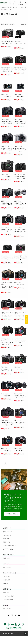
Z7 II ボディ (7, 450)
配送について (6, 558)
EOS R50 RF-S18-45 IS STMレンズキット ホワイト (20, 150)
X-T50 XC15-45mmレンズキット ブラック (20, 177)
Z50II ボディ (20, 284)
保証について (6, 542)
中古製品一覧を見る (12, 514)
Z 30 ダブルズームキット (20, 44)
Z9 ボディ (7, 176)
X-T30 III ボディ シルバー (20, 258)
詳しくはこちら (7, 567)
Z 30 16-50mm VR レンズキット (7, 258)
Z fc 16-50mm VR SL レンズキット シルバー (7, 370)
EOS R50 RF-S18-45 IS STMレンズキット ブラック (7, 424)
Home (2, 7)
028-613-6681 (6, 592)
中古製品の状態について (9, 545)
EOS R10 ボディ (20, 450)
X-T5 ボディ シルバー (7, 43)
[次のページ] (22, 463)
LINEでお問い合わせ (8, 599)
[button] (25, 3)
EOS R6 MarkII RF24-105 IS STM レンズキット (20, 231)
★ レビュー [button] (26, 319)
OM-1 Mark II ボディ (7, 316)
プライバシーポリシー (8, 549)
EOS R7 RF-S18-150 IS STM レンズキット (7, 122)
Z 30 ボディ (8, 96)
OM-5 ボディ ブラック (20, 316)
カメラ (14, 7)
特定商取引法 (6, 580)
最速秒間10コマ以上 (6, 9)
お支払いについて (7, 531)
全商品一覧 (8, 7)
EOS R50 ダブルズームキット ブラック (20, 396)
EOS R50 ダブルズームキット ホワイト (20, 204)
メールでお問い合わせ (8, 596)
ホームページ (6, 576)
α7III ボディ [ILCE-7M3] (20, 341)
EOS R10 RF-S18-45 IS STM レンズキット (20, 122)
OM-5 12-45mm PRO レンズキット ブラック (7, 343)
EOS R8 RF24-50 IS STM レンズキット (7, 204)
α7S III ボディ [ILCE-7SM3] (20, 423)
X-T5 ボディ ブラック (20, 70)
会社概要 (5, 583)
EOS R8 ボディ (7, 395)
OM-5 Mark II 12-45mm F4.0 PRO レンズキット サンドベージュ (8, 288)
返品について (6, 538)
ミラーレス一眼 (21, 7)
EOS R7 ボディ (20, 96)
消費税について (7, 535)
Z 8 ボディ (20, 369)
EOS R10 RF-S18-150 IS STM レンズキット (7, 149)
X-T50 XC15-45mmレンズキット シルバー (7, 70)
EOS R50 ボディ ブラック (7, 230)
